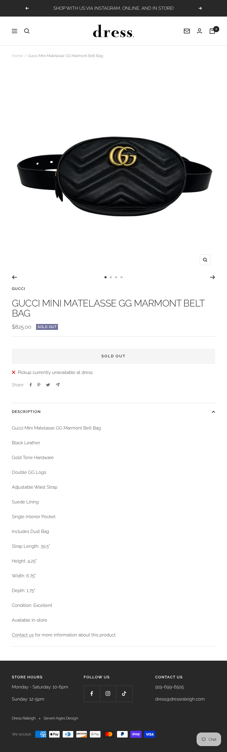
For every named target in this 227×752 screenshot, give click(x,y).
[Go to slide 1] (105, 277)
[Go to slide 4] (121, 277)
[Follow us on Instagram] (108, 693)
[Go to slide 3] (116, 277)
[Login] (199, 30)
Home (17, 56)
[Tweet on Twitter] (48, 385)
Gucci (18, 288)
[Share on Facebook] (31, 385)
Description (26, 411)
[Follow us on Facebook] (92, 693)
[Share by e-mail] (58, 385)
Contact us (23, 635)
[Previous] (14, 277)
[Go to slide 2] (111, 277)
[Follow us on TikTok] (124, 693)
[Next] (212, 277)
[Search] (27, 31)
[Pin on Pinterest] (38, 385)
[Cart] (212, 31)
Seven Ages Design (61, 718)
